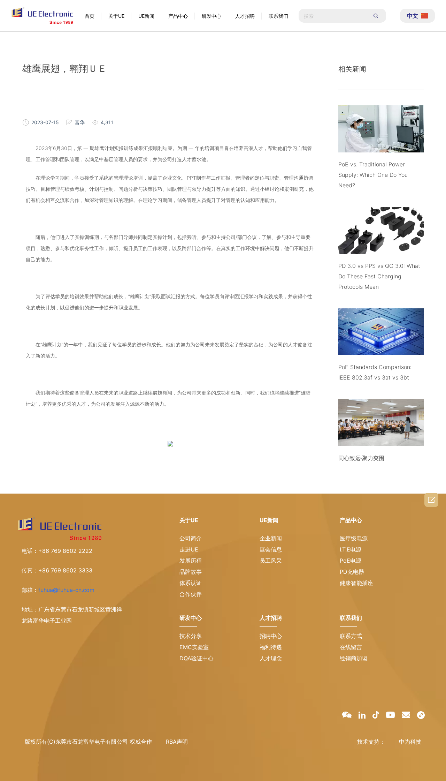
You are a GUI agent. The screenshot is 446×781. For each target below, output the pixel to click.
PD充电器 (352, 571)
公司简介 (190, 538)
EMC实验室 (194, 647)
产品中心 (178, 16)
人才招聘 (245, 16)
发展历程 (190, 560)
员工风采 (271, 560)
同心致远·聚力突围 (361, 458)
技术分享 (190, 635)
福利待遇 (271, 647)
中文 (412, 15)
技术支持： (371, 741)
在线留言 (351, 647)
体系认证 (190, 582)
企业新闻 (271, 538)
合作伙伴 (190, 594)
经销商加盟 (354, 658)
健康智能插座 (356, 582)
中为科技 (410, 741)
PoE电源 (350, 560)
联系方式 (351, 635)
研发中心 (211, 16)
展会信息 (271, 549)
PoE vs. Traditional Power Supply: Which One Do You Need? (373, 175)
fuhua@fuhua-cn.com (66, 589)
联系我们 (278, 16)
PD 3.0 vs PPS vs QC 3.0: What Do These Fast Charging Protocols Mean (379, 276)
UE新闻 (146, 16)
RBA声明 (177, 741)
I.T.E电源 (350, 549)
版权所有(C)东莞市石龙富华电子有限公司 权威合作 (88, 741)
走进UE (188, 549)
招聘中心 (271, 635)
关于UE (116, 16)
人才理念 (271, 658)
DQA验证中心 (196, 658)
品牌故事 (190, 571)
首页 (89, 16)
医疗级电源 (354, 538)
